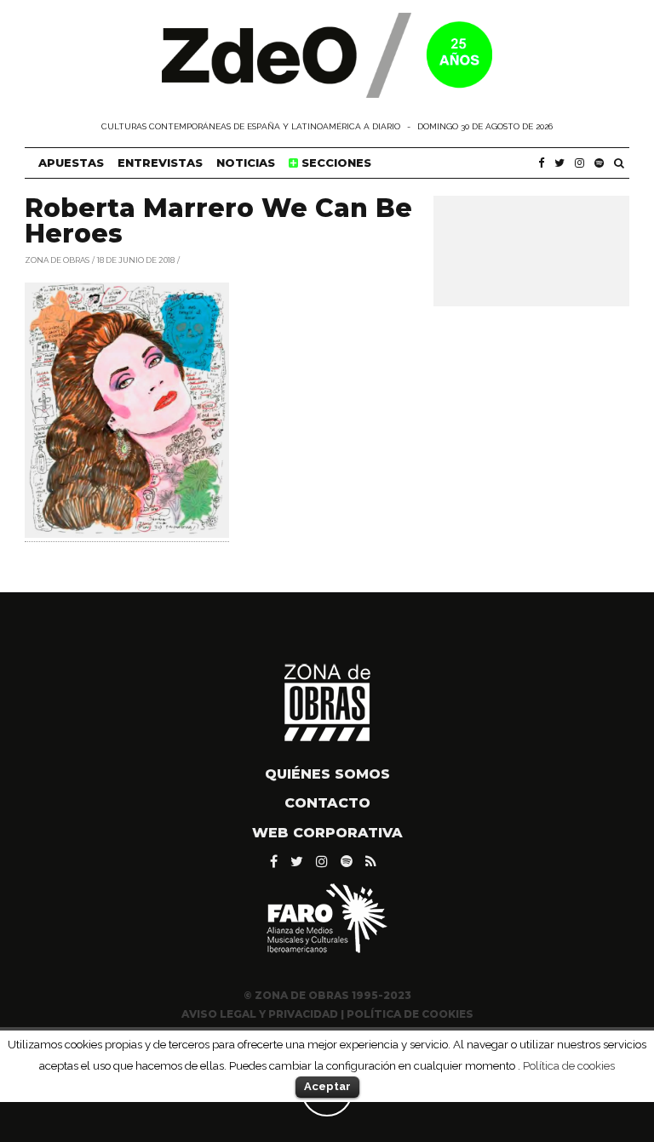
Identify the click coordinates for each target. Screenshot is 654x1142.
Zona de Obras (57, 259)
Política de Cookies (410, 1014)
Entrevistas (160, 162)
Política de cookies (569, 1065)
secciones (334, 162)
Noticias (245, 162)
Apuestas (71, 162)
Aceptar (327, 1086)
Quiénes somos (327, 774)
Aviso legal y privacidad (259, 1014)
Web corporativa (327, 833)
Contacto (327, 803)
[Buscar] (619, 163)
